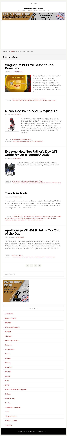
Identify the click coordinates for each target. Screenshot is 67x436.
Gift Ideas (24, 139)
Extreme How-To (16, 99)
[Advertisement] (33, 35)
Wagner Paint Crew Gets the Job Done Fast (29, 66)
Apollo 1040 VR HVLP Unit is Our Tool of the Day (32, 231)
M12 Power (34, 182)
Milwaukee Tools (28, 141)
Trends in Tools (16, 193)
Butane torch (28, 216)
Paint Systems (52, 218)
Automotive (15, 255)
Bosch (14, 182)
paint (41, 100)
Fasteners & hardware (12, 327)
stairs (7, 380)
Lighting (8, 394)
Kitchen (7, 354)
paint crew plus (48, 100)
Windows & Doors (11, 421)
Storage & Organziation (12, 407)
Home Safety (40, 218)
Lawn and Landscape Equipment (16, 389)
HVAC (7, 385)
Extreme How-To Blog (33, 8)
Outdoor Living (37, 99)
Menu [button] (35, 3)
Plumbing (8, 367)
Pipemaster (8, 220)
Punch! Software (52, 182)
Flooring (8, 331)
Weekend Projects (11, 416)
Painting (7, 363)
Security (8, 376)
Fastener (8, 323)
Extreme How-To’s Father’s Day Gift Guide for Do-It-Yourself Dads (31, 153)
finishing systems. (18, 100)
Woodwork (8, 425)
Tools (43, 99)
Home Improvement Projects (31, 100)
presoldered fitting (23, 220)
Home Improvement (27, 99)
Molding (8, 358)
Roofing (7, 403)
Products (8, 372)
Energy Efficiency (51, 216)
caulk (34, 216)
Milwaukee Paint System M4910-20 (31, 111)
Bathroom (8, 345)
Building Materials (18, 216)
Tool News (37, 141)
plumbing (14, 220)
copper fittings (40, 216)
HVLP (28, 182)
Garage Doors (9, 349)
